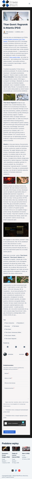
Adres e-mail (8, 378)
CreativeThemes (9, 477)
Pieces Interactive (9, 323)
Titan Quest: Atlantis (9, 335)
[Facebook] (7, 347)
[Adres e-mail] (24, 347)
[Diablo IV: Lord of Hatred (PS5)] (16, 449)
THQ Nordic (15, 326)
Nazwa (7, 373)
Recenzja (7, 326)
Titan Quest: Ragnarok (10, 338)
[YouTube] (19, 470)
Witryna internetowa (10, 383)
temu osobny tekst (14, 57)
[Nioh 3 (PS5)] (26, 449)
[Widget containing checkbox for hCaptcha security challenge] (14, 423)
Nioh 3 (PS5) (26, 453)
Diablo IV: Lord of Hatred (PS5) (16, 455)
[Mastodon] (16, 470)
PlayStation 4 (20, 323)
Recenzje (5, 33)
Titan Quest (7, 329)
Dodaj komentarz (9, 388)
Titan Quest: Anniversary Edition (12, 332)
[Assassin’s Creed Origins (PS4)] (6, 449)
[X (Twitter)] (16, 347)
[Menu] (29, 3)
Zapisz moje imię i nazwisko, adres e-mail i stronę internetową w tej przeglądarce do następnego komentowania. (15, 404)
